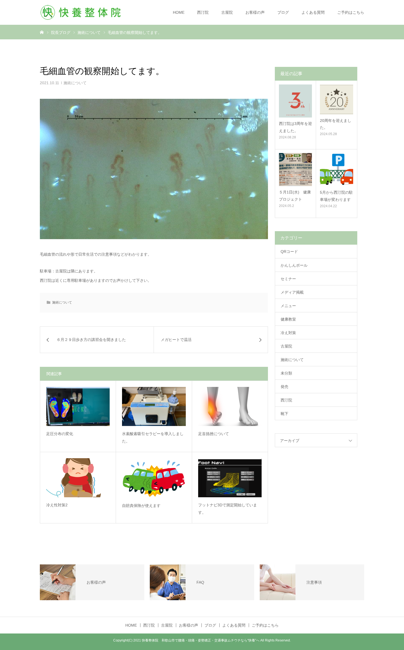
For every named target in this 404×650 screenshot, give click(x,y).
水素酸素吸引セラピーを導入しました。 (153, 437)
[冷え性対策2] (78, 477)
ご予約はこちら (350, 12)
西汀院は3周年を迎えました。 (295, 127)
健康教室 (288, 319)
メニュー (288, 306)
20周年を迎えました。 (335, 124)
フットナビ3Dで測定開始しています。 (227, 509)
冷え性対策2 (57, 505)
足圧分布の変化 (59, 433)
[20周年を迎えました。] (336, 99)
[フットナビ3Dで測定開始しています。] (230, 477)
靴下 (284, 413)
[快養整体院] (81, 12)
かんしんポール (294, 265)
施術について (75, 83)
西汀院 (203, 12)
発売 (284, 386)
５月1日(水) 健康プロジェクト (295, 195)
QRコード (289, 251)
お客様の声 (255, 12)
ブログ (283, 12)
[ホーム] (42, 31)
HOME (178, 12)
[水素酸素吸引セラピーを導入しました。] (154, 406)
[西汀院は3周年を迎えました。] (295, 101)
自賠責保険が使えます (141, 505)
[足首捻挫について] (230, 406)
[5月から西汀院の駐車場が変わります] (336, 169)
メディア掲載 (292, 292)
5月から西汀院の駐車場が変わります (336, 195)
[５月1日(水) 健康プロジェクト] (295, 169)
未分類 (286, 373)
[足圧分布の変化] (78, 406)
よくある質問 (313, 12)
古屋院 (227, 12)
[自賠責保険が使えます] (154, 478)
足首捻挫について (213, 433)
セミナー (288, 279)
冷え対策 (288, 333)
